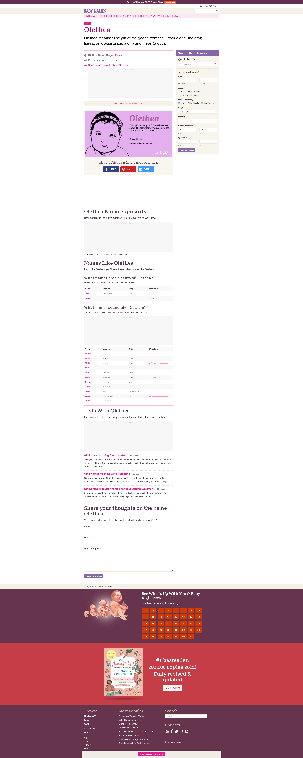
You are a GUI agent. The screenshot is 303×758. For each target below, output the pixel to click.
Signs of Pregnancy (128, 723)
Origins (175, 16)
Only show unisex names (189, 95)
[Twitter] (176, 732)
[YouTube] (167, 732)
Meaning (181, 116)
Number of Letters (185, 125)
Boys (190, 91)
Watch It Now (170, 2)
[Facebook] (172, 732)
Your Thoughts (92, 548)
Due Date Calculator (128, 727)
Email (87, 537)
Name (87, 526)
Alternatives (133, 103)
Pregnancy (90, 716)
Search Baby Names (187, 150)
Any (182, 91)
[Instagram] (181, 732)
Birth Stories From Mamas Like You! (136, 731)
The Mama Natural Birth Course (134, 743)
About (86, 738)
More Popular (193, 103)
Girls (198, 91)
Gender (181, 88)
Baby (86, 720)
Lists (167, 16)
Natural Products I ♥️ (129, 735)
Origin (180, 107)
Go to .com (209, 6)
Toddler (88, 724)
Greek (118, 55)
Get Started (90, 16)
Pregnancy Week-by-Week (131, 715)
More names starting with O (151, 754)
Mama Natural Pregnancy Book (133, 739)
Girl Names (100, 587)
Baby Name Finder (127, 719)
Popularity (124, 103)
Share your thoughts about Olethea (108, 65)
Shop (86, 732)
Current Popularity (187, 99)
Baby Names (95, 11)
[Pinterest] (186, 732)
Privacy (87, 745)
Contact (87, 741)
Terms (87, 748)
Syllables (184, 137)
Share (116, 103)
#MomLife (89, 728)
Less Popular (209, 103)
